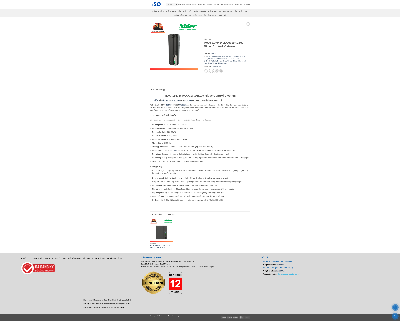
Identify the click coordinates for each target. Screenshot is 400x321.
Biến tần (207, 39)
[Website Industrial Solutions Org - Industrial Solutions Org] (156, 4)
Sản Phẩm (202, 15)
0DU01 (188, 100)
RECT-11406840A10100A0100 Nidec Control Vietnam (160, 246)
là (183, 105)
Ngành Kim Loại (214, 11)
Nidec (235, 61)
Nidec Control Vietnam (211, 63)
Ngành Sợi (243, 11)
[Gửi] (176, 4)
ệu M (165, 100)
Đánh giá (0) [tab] (160, 90)
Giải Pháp (223, 15)
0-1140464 (168, 105)
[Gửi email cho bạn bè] (213, 71)
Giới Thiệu (193, 15)
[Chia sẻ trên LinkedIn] (221, 71)
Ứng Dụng (212, 15)
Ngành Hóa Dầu (200, 11)
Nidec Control (242, 61)
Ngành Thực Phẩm (229, 11)
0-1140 (175, 100)
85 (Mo (174, 150)
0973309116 (280, 271)
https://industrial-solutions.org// (288, 274)
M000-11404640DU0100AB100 (216, 57)
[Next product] (248, 24)
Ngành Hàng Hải (180, 15)
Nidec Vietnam (222, 63)
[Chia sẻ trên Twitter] (209, 71)
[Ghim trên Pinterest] (217, 71)
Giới (155, 100)
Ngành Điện (187, 11)
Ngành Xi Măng (158, 11)
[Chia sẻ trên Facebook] (206, 71)
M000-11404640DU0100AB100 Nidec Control (221, 59)
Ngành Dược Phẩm (173, 11)
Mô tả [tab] (152, 90)
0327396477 (281, 265)
